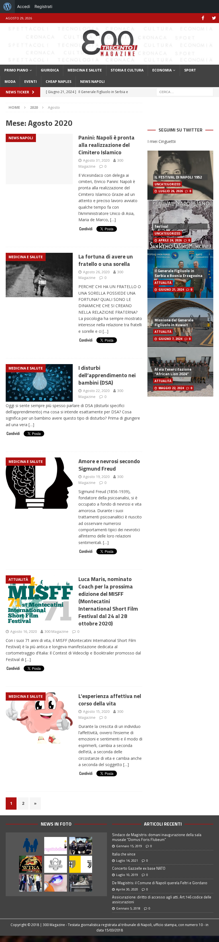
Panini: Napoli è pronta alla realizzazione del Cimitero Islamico (106, 145)
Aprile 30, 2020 (127, 889)
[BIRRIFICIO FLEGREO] (55, 864)
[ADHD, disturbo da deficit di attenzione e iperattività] (30, 845)
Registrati (43, 6)
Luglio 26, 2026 (171, 191)
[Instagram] (214, 18)
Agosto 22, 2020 (96, 390)
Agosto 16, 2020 (23, 631)
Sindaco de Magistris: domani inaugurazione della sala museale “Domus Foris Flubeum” (156, 837)
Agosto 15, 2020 (96, 711)
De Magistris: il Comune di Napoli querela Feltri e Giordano (159, 883)
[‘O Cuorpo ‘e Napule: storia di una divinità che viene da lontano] (80, 883)
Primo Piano (16, 70)
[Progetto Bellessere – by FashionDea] (55, 845)
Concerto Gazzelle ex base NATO (138, 868)
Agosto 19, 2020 (96, 476)
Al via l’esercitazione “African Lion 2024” (173, 371)
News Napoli (92, 81)
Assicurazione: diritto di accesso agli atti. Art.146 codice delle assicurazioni (161, 899)
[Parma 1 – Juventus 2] (80, 864)
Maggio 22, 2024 (171, 388)
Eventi (30, 81)
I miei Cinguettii (161, 141)
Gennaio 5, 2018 (128, 908)
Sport (190, 70)
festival (161, 226)
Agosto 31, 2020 (96, 160)
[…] (113, 219)
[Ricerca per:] (184, 91)
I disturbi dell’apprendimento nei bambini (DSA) (107, 375)
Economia (162, 70)
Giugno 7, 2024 (170, 339)
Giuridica (50, 70)
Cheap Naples (58, 81)
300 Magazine (56, 631)
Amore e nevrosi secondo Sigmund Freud (109, 465)
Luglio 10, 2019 (127, 875)
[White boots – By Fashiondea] (30, 883)
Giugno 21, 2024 (171, 290)
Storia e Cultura (127, 70)
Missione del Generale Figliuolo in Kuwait (174, 322)
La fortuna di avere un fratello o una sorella (105, 260)
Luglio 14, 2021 (127, 860)
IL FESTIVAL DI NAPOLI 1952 (178, 177)
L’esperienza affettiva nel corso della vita (109, 699)
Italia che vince (123, 854)
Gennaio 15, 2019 (129, 846)
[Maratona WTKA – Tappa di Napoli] (30, 864)
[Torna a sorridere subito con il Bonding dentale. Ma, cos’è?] (55, 883)
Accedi (23, 6)
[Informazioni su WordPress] (7, 6)
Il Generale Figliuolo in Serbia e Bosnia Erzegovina (178, 273)
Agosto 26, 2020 (96, 271)
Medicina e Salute (85, 70)
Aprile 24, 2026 (170, 240)
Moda (10, 81)
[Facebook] (203, 18)
